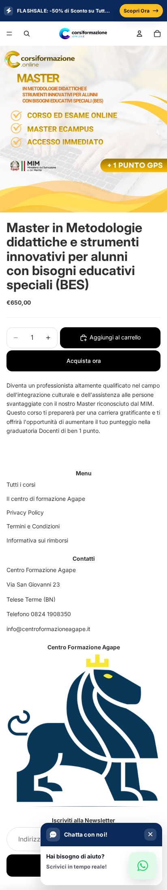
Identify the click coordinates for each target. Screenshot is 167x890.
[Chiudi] (150, 835)
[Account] (139, 33)
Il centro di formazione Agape (45, 498)
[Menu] (9, 33)
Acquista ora (83, 360)
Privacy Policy (25, 512)
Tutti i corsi (20, 484)
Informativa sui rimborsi (37, 540)
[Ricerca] (27, 33)
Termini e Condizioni (33, 526)
